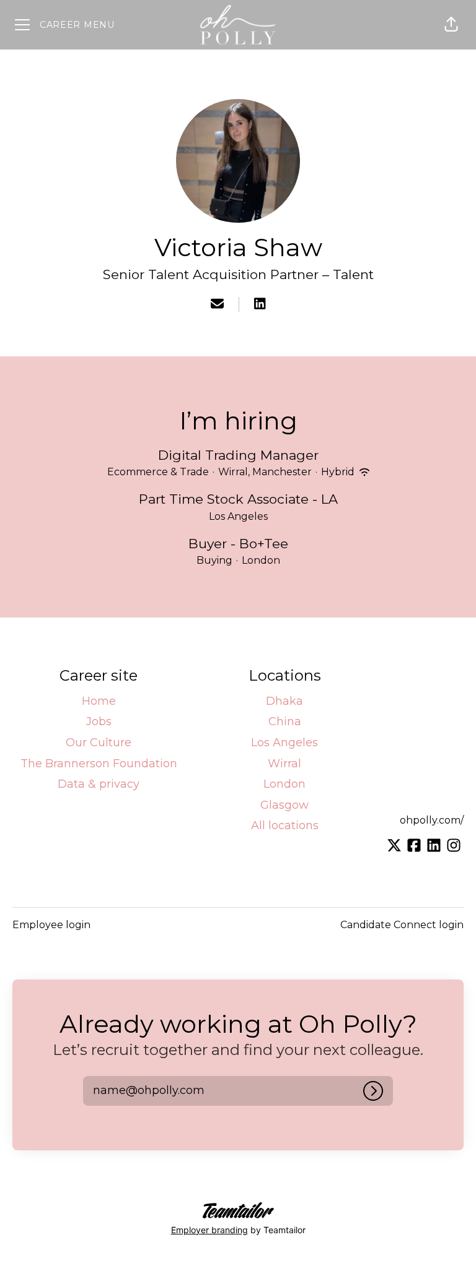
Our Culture (98, 742)
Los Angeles (284, 742)
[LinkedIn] (259, 304)
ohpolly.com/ (432, 820)
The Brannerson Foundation (98, 763)
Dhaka (284, 701)
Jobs (99, 721)
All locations (285, 825)
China (284, 721)
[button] (451, 24)
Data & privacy (98, 784)
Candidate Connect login (402, 925)
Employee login (51, 925)
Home (99, 701)
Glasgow (284, 805)
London (284, 784)
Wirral (284, 763)
